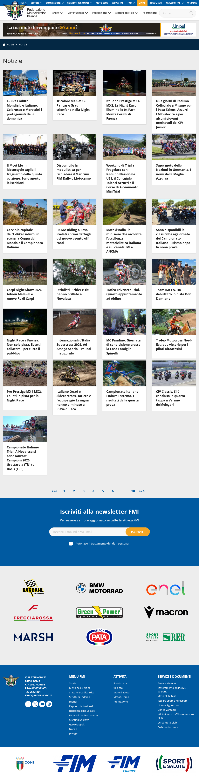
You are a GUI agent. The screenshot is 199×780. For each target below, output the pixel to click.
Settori (35, 2)
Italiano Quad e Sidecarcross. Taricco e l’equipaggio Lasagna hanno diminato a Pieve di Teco (74, 400)
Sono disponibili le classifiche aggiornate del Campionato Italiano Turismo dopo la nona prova (173, 238)
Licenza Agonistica (168, 705)
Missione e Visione (79, 688)
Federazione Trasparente (83, 715)
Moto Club (102, 2)
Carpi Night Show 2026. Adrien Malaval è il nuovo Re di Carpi (25, 294)
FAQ (129, 2)
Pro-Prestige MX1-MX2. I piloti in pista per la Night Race (24, 395)
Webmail (192, 2)
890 (132, 491)
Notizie (73, 729)
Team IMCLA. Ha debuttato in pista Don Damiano (173, 294)
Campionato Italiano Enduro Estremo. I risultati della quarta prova (122, 398)
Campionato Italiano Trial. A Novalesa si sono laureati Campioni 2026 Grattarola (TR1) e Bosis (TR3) (23, 458)
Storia (72, 683)
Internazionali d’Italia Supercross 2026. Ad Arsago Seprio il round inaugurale (74, 346)
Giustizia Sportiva (79, 720)
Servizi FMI (118, 2)
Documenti (155, 2)
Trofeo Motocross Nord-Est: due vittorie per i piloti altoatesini (174, 344)
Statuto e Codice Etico (81, 692)
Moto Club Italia (167, 696)
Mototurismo (76, 12)
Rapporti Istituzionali (81, 706)
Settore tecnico (124, 12)
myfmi (142, 2)
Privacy (73, 733)
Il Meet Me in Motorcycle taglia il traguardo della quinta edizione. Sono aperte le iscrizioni (24, 174)
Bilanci (73, 701)
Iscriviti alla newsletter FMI (99, 511)
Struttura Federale (79, 697)
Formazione (150, 12)
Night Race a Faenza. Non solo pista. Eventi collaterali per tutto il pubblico (24, 346)
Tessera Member (167, 683)
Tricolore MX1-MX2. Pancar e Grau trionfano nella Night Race (73, 107)
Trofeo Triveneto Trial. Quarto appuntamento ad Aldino (124, 294)
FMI (22, 2)
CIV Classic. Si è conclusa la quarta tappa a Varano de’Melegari (170, 398)
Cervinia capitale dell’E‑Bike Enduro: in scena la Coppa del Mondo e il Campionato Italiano (25, 238)
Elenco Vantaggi (167, 709)
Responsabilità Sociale (82, 710)
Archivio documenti (169, 727)
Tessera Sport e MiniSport (172, 700)
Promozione (99, 12)
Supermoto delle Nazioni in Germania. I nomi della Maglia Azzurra (173, 172)
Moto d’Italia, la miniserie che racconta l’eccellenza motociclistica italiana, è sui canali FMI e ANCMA (124, 241)
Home (10, 44)
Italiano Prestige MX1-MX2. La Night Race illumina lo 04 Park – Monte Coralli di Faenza (123, 110)
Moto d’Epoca (121, 692)
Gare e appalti (77, 724)
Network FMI (173, 2)
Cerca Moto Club (167, 722)
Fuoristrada (120, 683)
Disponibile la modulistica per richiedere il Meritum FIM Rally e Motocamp (74, 172)
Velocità (118, 688)
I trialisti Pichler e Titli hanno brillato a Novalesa (74, 294)
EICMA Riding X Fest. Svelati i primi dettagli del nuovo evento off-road (74, 236)
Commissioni (53, 2)
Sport (55, 12)
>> (141, 491)
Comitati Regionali (78, 2)
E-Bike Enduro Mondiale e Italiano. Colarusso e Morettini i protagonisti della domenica (24, 110)
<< (55, 491)
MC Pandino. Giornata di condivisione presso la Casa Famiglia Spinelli (123, 346)
